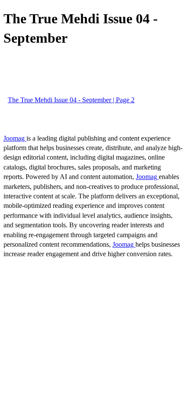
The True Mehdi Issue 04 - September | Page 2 (71, 100)
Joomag (14, 138)
